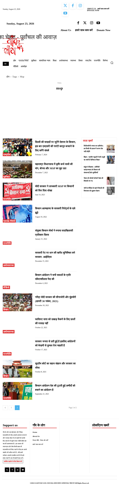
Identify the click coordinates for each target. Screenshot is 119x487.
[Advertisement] (59, 115)
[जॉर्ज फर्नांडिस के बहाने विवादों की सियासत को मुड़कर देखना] (111, 191)
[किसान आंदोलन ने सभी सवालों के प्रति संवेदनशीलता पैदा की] (17, 280)
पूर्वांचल (6, 176)
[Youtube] (22, 469)
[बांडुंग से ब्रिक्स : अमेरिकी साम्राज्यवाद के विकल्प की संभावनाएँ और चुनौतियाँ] (111, 170)
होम (8, 76)
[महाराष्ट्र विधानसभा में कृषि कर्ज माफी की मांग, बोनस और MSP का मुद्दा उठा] (17, 169)
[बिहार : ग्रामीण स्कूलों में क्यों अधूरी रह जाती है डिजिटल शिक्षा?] (111, 160)
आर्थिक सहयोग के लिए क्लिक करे (13, 461)
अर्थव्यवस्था (8, 265)
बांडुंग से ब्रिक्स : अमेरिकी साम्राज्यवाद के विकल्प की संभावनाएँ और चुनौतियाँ (92, 169)
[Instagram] (17, 469)
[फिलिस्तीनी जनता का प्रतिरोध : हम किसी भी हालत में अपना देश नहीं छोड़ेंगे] (111, 148)
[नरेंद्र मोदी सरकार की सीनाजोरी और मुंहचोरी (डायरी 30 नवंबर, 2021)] (17, 302)
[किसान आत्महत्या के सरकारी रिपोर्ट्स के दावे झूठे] (17, 214)
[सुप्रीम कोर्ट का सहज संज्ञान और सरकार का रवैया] (17, 369)
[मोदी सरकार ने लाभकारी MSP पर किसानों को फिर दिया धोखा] (17, 191)
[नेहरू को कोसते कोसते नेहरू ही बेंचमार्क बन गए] (111, 181)
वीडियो (6, 287)
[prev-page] (5, 407)
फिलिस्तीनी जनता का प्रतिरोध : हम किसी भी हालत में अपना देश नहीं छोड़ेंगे (94, 148)
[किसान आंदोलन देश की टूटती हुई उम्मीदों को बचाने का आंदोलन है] (17, 391)
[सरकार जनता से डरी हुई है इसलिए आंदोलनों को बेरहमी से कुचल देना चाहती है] (17, 346)
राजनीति (7, 199)
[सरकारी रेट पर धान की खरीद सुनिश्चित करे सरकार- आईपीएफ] (17, 258)
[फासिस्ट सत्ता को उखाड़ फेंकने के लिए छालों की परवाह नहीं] (17, 324)
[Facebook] (12, 469)
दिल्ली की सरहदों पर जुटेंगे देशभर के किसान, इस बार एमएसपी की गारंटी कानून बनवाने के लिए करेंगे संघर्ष (55, 146)
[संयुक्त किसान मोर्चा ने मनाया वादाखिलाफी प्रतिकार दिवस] (17, 236)
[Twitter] (7, 469)
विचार (6, 309)
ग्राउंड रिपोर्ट (9, 221)
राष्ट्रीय (6, 154)
